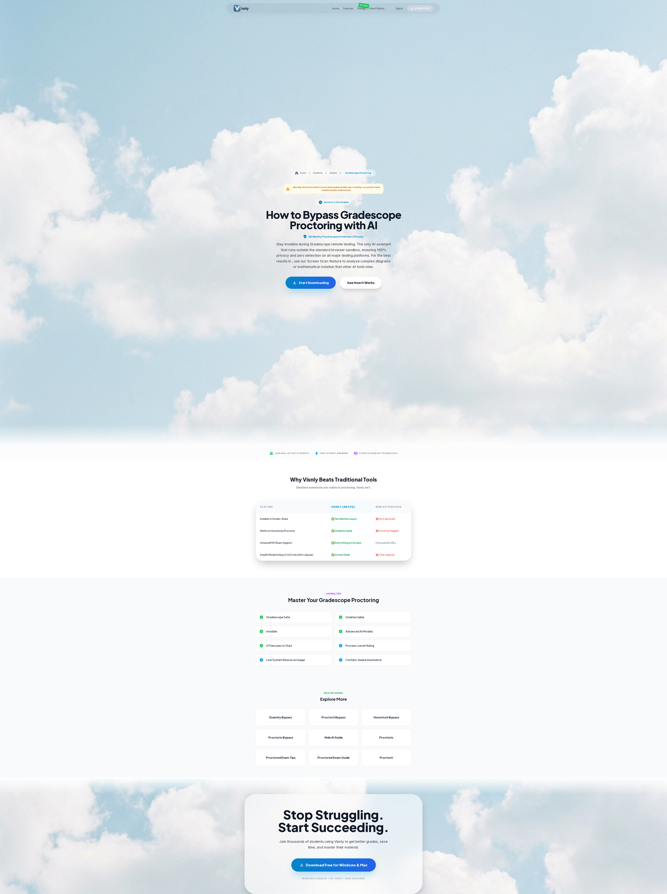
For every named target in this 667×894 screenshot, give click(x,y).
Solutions (318, 173)
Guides (333, 173)
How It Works (376, 8)
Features (348, 8)
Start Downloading (311, 282)
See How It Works (360, 283)
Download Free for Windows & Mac (334, 865)
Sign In (399, 8)
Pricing (361, 8)
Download (422, 8)
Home (335, 8)
